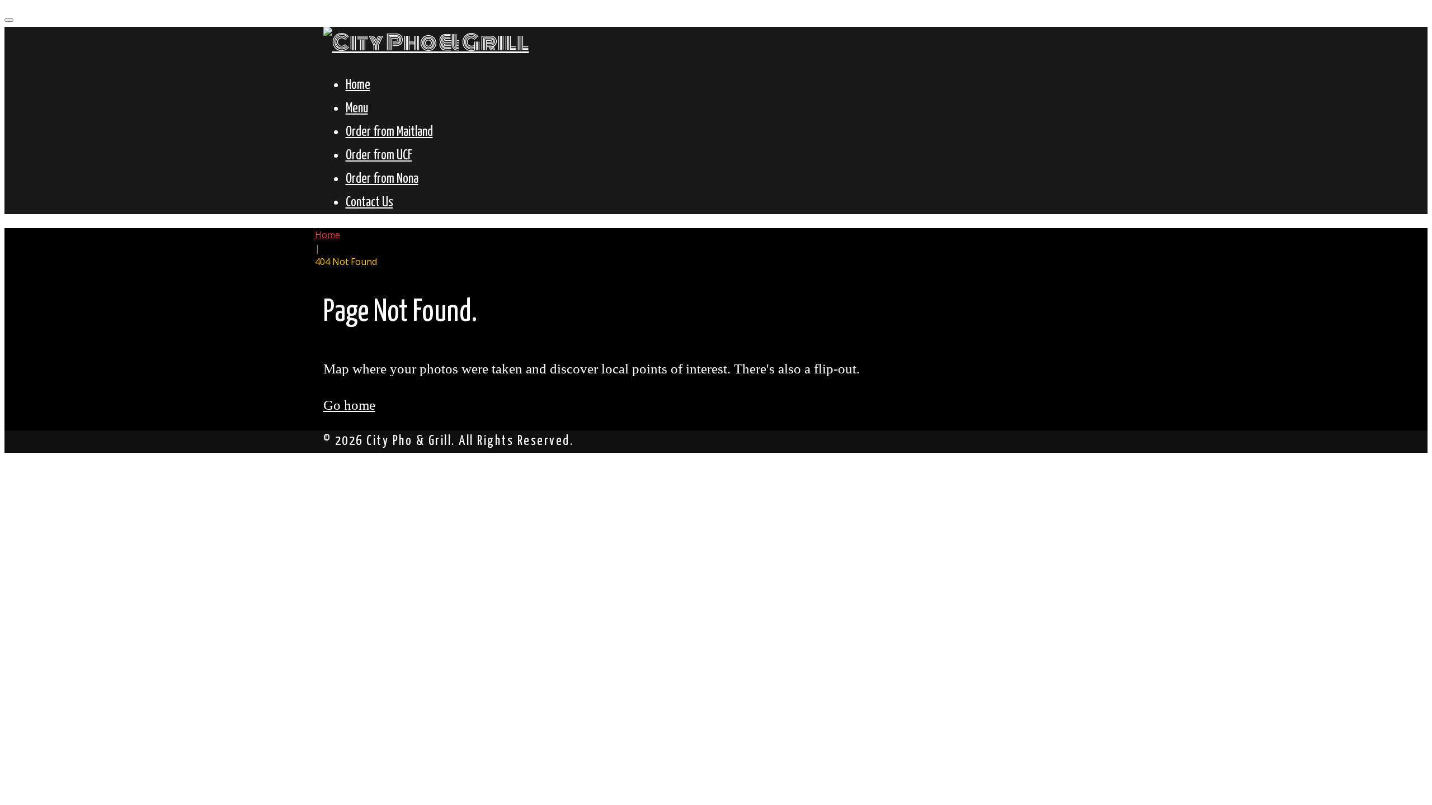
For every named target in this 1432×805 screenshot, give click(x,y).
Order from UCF (379, 155)
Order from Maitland (389, 132)
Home (358, 85)
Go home (349, 405)
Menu (357, 108)
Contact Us (369, 202)
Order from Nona (382, 179)
